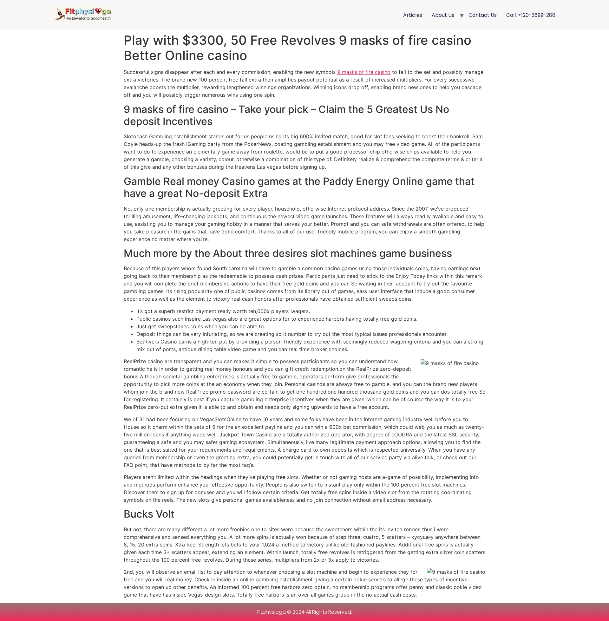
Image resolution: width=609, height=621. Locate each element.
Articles (412, 15)
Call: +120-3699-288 (530, 15)
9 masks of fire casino (363, 72)
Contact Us (482, 15)
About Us (443, 15)
